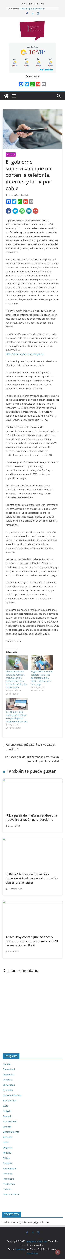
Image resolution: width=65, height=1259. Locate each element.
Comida (7, 1063)
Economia (8, 1090)
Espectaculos (9, 1100)
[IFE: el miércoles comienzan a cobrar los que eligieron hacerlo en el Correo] (17, 704)
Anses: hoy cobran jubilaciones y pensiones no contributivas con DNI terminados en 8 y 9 (32, 941)
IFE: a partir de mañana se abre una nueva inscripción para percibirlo (31, 817)
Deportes (7, 1079)
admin (26, 195)
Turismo (7, 1189)
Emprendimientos (12, 1095)
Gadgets (7, 1110)
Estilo (5, 1105)
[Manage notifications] (57, 1252)
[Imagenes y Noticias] (6, 96)
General (7, 1116)
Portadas (7, 1163)
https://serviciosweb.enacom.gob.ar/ (25, 354)
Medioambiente (11, 1131)
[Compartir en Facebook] (8, 211)
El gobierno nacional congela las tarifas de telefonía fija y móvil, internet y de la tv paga (42, 678)
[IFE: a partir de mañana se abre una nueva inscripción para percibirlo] (32, 781)
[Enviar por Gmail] (35, 211)
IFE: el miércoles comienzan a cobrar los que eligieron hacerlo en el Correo (16, 716)
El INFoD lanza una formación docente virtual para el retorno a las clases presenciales (32, 878)
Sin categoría (9, 1168)
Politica (6, 1157)
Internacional (10, 1121)
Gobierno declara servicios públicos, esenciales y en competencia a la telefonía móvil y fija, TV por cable (16, 679)
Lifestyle (7, 1126)
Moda (6, 1142)
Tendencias (9, 1184)
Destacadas (9, 1084)
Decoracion (8, 1074)
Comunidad (9, 1069)
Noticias (7, 1152)
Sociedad (11, 154)
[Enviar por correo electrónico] (29, 211)
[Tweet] (15, 211)
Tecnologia (8, 1178)
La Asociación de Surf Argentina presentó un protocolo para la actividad (32, 759)
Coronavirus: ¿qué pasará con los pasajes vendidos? (31, 747)
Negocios (7, 1147)
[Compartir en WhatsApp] (22, 211)
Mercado (7, 1137)
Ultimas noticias (11, 1194)
